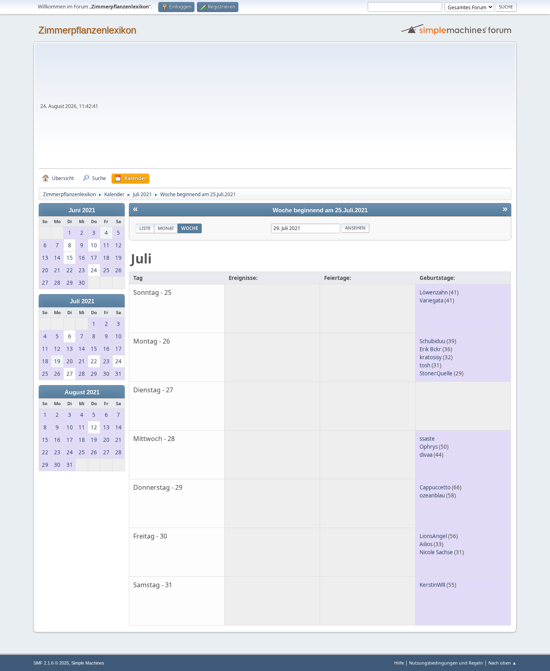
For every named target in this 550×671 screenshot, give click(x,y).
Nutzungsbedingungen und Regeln (446, 663)
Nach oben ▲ (502, 663)
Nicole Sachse (436, 552)
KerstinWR (432, 584)
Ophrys (429, 446)
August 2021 (81, 392)
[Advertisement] (305, 108)
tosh (425, 365)
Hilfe (399, 663)
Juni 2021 (81, 210)
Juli (141, 258)
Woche (189, 228)
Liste (145, 228)
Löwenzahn (434, 292)
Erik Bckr (430, 349)
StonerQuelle (436, 373)
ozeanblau (432, 495)
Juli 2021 (82, 301)
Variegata (431, 300)
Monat (166, 228)
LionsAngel (433, 536)
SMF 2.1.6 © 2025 (51, 663)
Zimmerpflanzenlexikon (87, 30)
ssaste (427, 438)
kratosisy (431, 357)
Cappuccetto (435, 487)
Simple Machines (87, 663)
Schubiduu (432, 341)
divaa (426, 454)
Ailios (426, 544)
